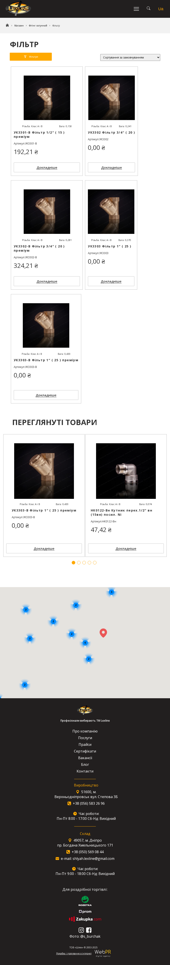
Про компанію (85, 731)
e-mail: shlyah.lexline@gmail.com (87, 858)
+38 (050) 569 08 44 (88, 851)
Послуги (85, 737)
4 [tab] (89, 562)
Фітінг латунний (38, 25)
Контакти (85, 771)
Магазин (19, 25)
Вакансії (85, 757)
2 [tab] (79, 562)
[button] (103, 633)
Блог (85, 764)
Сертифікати (85, 751)
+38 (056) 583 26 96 (89, 803)
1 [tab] (73, 562)
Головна (7, 25)
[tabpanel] (44, 495)
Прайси (85, 744)
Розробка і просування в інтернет (74, 953)
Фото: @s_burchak (85, 936)
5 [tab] (95, 562)
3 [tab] (84, 562)
